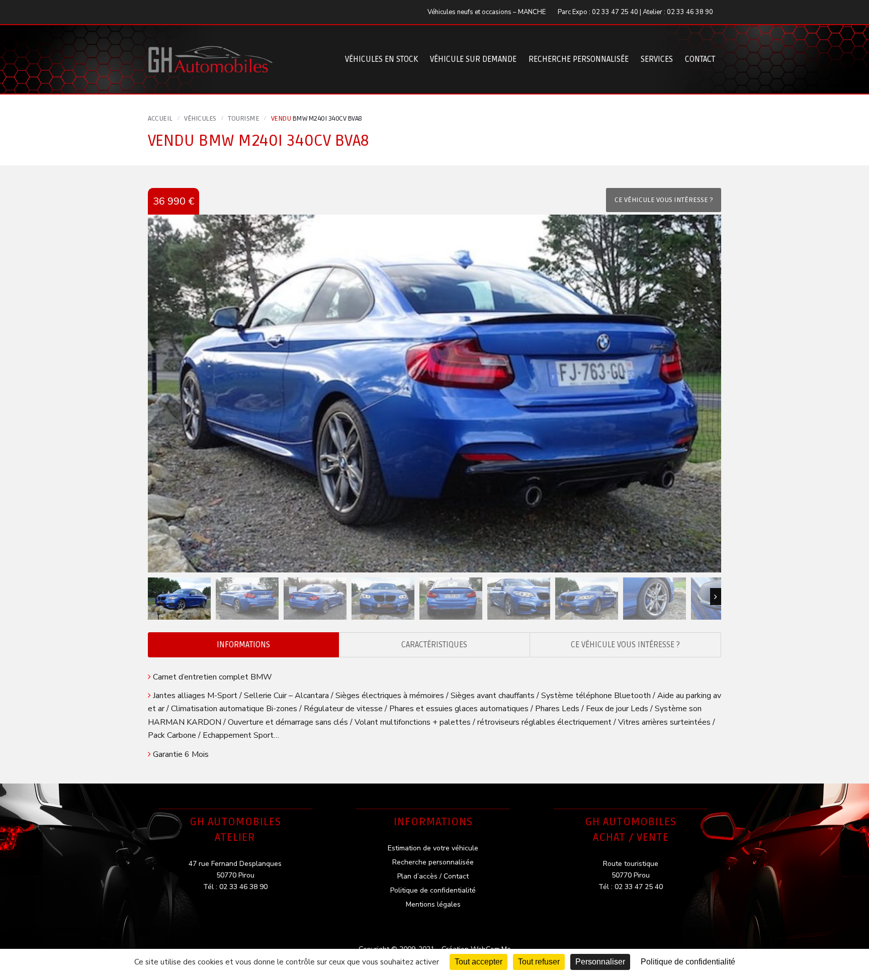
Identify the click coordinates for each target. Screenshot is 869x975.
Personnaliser (600, 961)
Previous (153, 596)
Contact (700, 59)
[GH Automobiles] (211, 51)
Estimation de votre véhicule (433, 848)
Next (715, 596)
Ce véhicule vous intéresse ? (625, 645)
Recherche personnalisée (579, 59)
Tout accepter (478, 961)
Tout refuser (539, 961)
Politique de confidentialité (433, 890)
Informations (243, 645)
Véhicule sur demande (473, 59)
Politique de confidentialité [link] (688, 961)
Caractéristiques (434, 645)
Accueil (160, 118)
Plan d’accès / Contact (433, 876)
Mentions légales (433, 904)
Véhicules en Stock (381, 59)
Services (657, 59)
